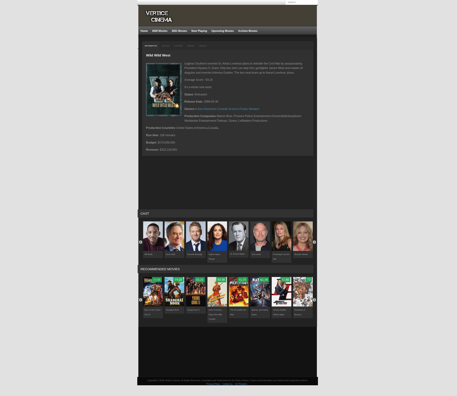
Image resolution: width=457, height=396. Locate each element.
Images (190, 46)
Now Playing (199, 30)
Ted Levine (256, 254)
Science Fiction (238, 108)
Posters (178, 46)
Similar (202, 46)
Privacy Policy (213, 384)
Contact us (227, 384)
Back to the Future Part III (152, 312)
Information (151, 46)
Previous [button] (140, 242)
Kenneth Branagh (194, 254)
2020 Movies (159, 30)
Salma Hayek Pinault (214, 256)
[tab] (150, 45)
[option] (153, 239)
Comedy (222, 108)
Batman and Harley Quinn (260, 312)
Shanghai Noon (172, 310)
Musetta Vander (301, 254)
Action (199, 108)
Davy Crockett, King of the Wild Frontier (215, 314)
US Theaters (241, 384)
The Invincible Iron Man (238, 312)
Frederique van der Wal (281, 256)
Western (254, 108)
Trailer (165, 46)
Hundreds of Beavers (299, 312)
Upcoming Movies (222, 30)
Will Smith (148, 254)
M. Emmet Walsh (237, 254)
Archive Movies (246, 31)
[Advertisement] (227, 352)
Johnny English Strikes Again (279, 312)
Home (144, 30)
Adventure (209, 108)
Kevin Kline (170, 254)
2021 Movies (179, 30)
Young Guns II (193, 310)
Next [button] (314, 242)
